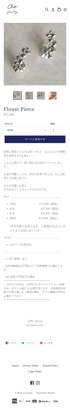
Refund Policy (50, 365)
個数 (52, 123)
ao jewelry (27, 393)
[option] (17, 95)
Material (9, 123)
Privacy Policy (31, 365)
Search (15, 365)
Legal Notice (35, 371)
